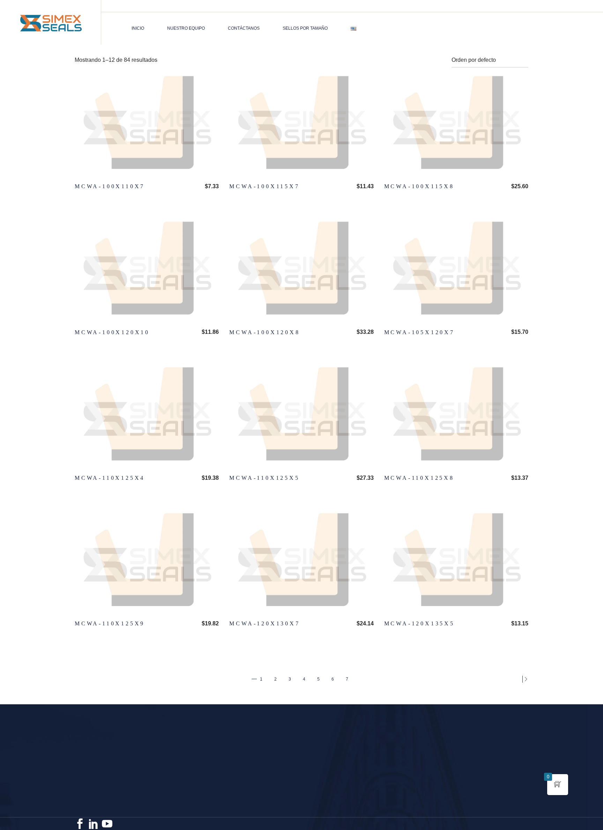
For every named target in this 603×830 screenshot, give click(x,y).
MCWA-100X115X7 (264, 186)
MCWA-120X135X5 (419, 623)
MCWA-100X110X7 (110, 186)
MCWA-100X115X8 (419, 186)
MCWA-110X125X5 (264, 478)
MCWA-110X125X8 (419, 478)
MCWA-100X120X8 (264, 332)
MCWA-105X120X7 (419, 332)
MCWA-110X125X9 (110, 623)
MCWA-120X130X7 (264, 623)
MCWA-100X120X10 (112, 332)
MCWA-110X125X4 (110, 478)
